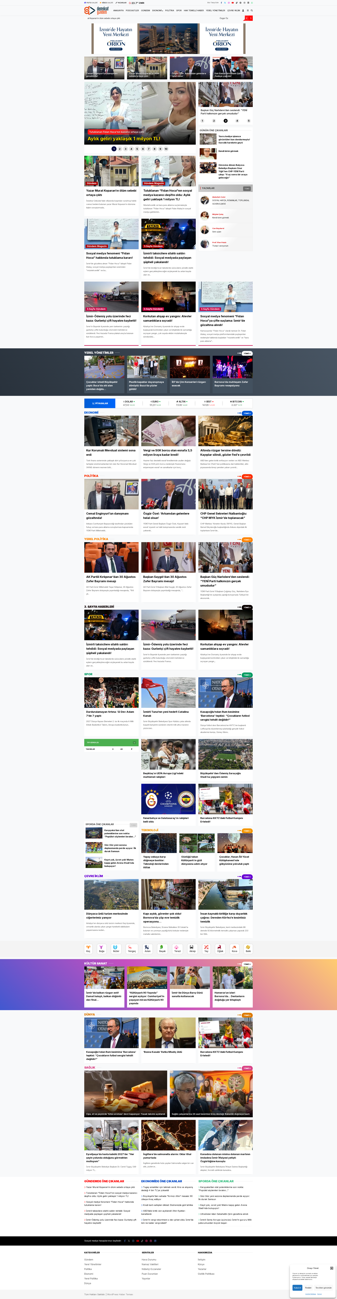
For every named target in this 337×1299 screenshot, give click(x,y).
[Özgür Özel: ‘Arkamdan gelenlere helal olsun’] (168, 494)
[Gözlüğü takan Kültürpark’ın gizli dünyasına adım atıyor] (197, 843)
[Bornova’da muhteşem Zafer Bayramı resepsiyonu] (233, 367)
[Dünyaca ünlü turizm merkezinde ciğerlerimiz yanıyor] (111, 894)
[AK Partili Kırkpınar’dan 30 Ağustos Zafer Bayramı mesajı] (111, 557)
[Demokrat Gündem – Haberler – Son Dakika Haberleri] (96, 13)
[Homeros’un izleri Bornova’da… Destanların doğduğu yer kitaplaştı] (233, 977)
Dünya (87, 1283)
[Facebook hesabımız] (221, 2)
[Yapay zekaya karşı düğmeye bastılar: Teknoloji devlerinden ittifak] (159, 843)
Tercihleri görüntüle (324, 1288)
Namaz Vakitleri (150, 1264)
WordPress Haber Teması (120, 1294)
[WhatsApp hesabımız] (252, 2)
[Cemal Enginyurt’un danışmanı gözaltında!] (111, 494)
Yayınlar (146, 1278)
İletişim (201, 1259)
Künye (319, 1294)
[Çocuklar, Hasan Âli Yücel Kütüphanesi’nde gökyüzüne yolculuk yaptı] (235, 843)
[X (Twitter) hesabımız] (225, 2)
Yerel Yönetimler (215, 10)
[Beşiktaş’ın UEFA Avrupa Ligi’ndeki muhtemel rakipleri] (168, 754)
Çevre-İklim (233, 10)
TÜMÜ (246, 189)
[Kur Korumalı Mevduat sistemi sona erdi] (111, 431)
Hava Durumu (149, 1259)
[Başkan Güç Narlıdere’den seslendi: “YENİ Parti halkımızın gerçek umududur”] (225, 557)
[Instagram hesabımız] (229, 2)
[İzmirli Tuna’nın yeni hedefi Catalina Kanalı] (168, 692)
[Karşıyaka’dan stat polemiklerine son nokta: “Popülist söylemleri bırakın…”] (94, 837)
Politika (169, 10)
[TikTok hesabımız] (236, 2)
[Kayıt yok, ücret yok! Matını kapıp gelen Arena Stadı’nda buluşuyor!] (94, 867)
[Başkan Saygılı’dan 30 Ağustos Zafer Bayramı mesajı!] (168, 557)
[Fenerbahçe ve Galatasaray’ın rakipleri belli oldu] (168, 799)
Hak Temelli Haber (194, 10)
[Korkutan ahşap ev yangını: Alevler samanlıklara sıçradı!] (225, 625)
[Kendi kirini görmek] (208, 158)
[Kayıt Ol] (243, 10)
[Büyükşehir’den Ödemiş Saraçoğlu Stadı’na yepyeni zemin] (225, 754)
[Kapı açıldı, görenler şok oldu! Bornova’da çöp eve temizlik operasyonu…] (168, 894)
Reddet (308, 1288)
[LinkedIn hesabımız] (248, 2)
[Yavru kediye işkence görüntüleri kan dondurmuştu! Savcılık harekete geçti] (208, 144)
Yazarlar (202, 1269)
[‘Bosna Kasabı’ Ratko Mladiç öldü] (168, 1033)
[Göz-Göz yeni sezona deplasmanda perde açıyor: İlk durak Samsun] (94, 852)
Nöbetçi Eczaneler (151, 1269)
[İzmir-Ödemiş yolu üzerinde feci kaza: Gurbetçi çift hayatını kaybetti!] (168, 625)
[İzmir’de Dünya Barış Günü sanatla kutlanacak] (190, 977)
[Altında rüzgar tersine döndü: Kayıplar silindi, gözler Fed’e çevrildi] (225, 431)
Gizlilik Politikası (310, 1294)
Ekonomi (157, 10)
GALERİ (92, 3)
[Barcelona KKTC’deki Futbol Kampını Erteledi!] (225, 799)
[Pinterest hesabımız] (240, 2)
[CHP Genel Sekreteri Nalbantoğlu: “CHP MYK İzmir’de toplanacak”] (225, 494)
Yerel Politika (91, 1278)
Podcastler (132, 10)
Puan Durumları (150, 1274)
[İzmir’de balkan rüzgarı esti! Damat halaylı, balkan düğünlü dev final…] (104, 977)
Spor (179, 10)
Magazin (159, 183)
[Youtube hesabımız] (233, 2)
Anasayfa (118, 10)
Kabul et (297, 1288)
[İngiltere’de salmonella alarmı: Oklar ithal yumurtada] (168, 1135)
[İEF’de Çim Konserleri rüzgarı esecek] (190, 367)
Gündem (145, 10)
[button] (331, 1268)
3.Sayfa (148, 246)
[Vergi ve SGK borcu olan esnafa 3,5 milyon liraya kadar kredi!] (168, 431)
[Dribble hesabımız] (244, 2)
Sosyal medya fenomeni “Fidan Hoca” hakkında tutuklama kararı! (115, 18)
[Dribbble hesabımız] (151, 1241)
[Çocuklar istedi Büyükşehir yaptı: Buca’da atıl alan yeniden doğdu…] (104, 367)
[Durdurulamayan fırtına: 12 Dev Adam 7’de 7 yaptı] (111, 692)
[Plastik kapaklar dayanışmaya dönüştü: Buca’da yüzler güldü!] (147, 367)
